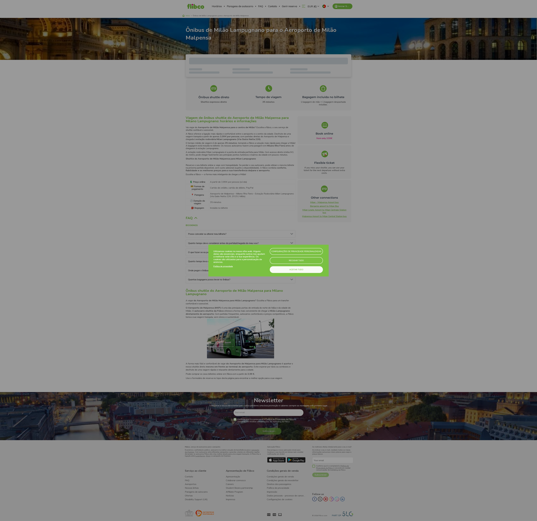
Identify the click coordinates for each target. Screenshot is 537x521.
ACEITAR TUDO (296, 269)
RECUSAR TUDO (296, 260)
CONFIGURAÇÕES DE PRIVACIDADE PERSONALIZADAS (296, 251)
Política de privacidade (223, 266)
